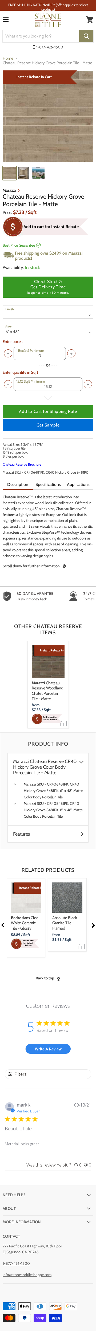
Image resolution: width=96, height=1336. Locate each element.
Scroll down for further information (31, 566)
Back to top (45, 978)
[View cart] (89, 19)
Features (21, 834)
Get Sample (48, 425)
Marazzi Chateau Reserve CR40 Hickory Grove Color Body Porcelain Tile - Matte (45, 767)
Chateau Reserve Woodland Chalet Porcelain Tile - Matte (47, 691)
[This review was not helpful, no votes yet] (85, 1165)
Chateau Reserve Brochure (22, 464)
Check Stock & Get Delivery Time (48, 287)
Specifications (48, 484)
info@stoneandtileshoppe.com (27, 1274)
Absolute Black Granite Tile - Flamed (64, 923)
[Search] (86, 36)
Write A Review (48, 1048)
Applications (78, 484)
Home (8, 58)
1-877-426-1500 (49, 47)
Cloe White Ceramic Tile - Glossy (24, 923)
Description (17, 484)
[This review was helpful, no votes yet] (76, 1165)
